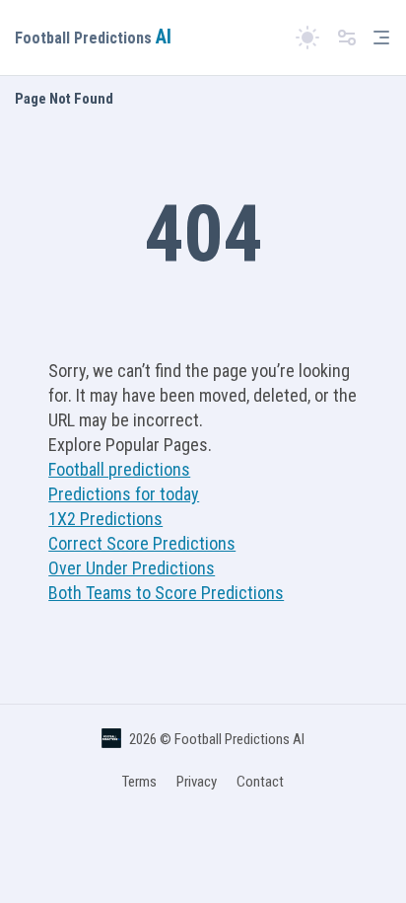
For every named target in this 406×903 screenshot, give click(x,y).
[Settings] (347, 38)
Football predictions (119, 469)
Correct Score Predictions (142, 543)
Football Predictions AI (239, 739)
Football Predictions (93, 38)
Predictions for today (123, 494)
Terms (139, 781)
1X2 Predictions (105, 518)
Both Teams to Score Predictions (166, 592)
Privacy (196, 781)
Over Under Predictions (131, 568)
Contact (260, 781)
